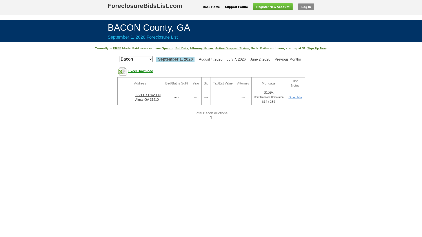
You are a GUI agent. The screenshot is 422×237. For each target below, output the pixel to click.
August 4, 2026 (210, 59)
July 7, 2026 (236, 59)
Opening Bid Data (175, 48)
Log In (306, 7)
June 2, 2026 (260, 59)
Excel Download (140, 71)
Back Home (211, 7)
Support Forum (236, 7)
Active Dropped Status (232, 48)
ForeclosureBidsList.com (145, 5)
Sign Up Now (316, 48)
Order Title (295, 97)
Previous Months (288, 59)
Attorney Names (202, 48)
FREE (117, 48)
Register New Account (272, 7)
